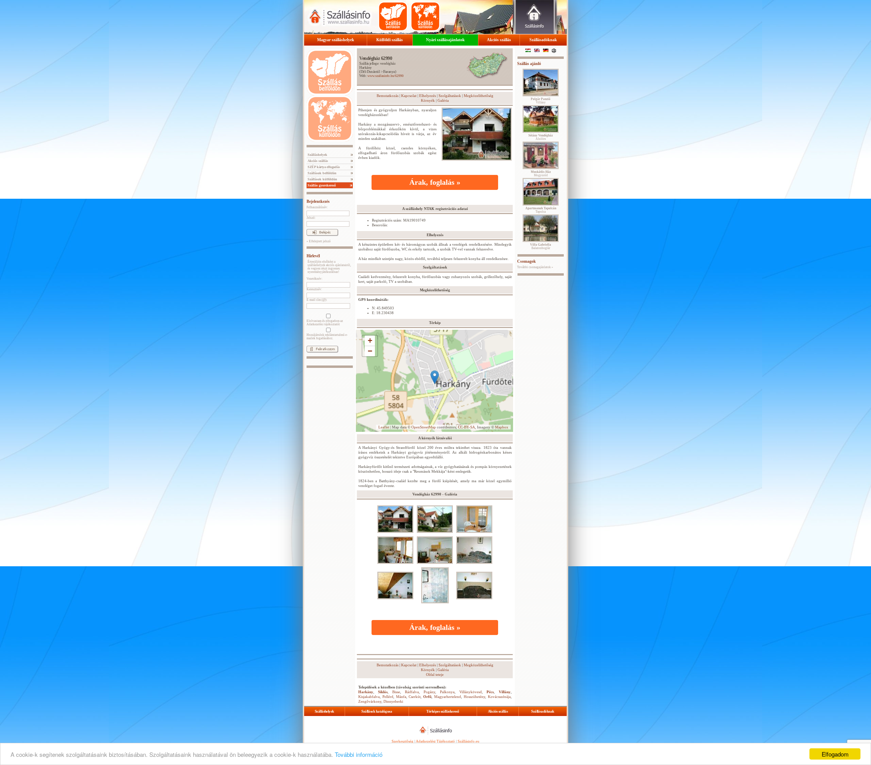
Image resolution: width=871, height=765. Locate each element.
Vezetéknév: (315, 278)
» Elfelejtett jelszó (319, 241)
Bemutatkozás (387, 96)
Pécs (490, 692)
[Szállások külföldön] (425, 16)
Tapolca (540, 210)
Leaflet (383, 427)
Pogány (429, 692)
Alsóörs (540, 137)
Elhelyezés (427, 96)
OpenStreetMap (423, 427)
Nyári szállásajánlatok (445, 39)
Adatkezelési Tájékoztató (435, 741)
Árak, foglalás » (434, 182)
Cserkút (415, 697)
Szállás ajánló (529, 63)
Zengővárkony (369, 701)
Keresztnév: (314, 289)
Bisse (396, 692)
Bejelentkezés (318, 201)
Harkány (365, 67)
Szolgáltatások (450, 96)
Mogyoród (541, 173)
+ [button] (370, 340)
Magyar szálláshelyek (335, 39)
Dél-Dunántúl (370, 71)
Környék (428, 100)
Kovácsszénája (499, 697)
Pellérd (387, 697)
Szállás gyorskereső (321, 185)
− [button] (370, 351)
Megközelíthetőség (478, 96)
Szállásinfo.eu (468, 741)
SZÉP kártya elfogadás (323, 167)
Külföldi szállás (389, 39)
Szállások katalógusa (376, 711)
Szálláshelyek (317, 155)
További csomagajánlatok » (535, 267)
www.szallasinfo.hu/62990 (385, 76)
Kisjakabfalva (369, 697)
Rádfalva (412, 692)
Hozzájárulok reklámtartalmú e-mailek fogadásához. (327, 336)
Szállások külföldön (322, 179)
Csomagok (526, 261)
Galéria (443, 100)
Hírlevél (313, 256)
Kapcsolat (408, 96)
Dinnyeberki (393, 701)
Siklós (383, 692)
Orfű (427, 697)
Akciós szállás (499, 39)
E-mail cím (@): (317, 300)
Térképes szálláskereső (442, 711)
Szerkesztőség (402, 741)
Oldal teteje (435, 674)
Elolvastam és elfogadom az (325, 322)
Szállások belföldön (321, 173)
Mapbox (501, 427)
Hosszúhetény (474, 697)
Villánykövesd (470, 692)
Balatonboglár (540, 246)
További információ (358, 754)
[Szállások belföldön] (393, 16)
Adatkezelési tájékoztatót (323, 324)
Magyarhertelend (447, 697)
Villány (505, 692)
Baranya (389, 71)
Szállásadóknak (543, 39)
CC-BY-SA (466, 427)
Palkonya (447, 692)
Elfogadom (835, 754)
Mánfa (401, 697)
